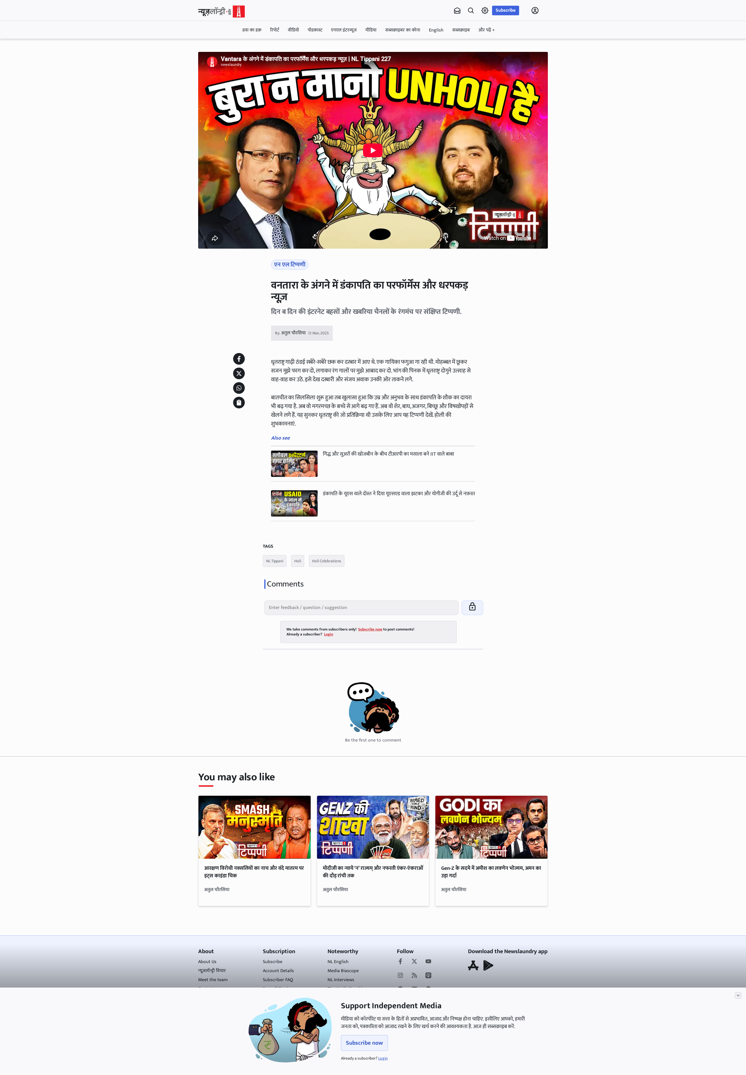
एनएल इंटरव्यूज (344, 30)
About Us (207, 962)
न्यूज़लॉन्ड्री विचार (212, 971)
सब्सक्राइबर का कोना (402, 30)
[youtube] (428, 961)
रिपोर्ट (274, 30)
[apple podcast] (428, 975)
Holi (297, 561)
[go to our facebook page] (400, 961)
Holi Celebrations (326, 561)
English (436, 30)
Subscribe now (364, 1043)
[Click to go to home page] (221, 11)
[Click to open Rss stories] (414, 975)
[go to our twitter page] (414, 961)
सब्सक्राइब (461, 30)
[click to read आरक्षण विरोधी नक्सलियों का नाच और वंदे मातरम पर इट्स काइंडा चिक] (254, 827)
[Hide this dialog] (738, 995)
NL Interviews (341, 980)
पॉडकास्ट (315, 30)
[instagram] (400, 975)
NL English (338, 962)
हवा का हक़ (251, 30)
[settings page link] (484, 10)
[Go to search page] (471, 10)
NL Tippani (274, 561)
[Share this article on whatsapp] (239, 388)
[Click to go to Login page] (535, 10)
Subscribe (505, 10)
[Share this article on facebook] (239, 359)
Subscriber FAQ (278, 980)
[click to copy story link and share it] (239, 402)
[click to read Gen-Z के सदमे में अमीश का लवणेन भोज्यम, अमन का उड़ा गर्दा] (491, 827)
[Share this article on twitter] (239, 373)
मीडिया (370, 30)
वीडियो (293, 30)
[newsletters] (457, 10)
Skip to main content (226, 47)
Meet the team (213, 980)
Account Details (278, 971)
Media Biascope (343, 971)
